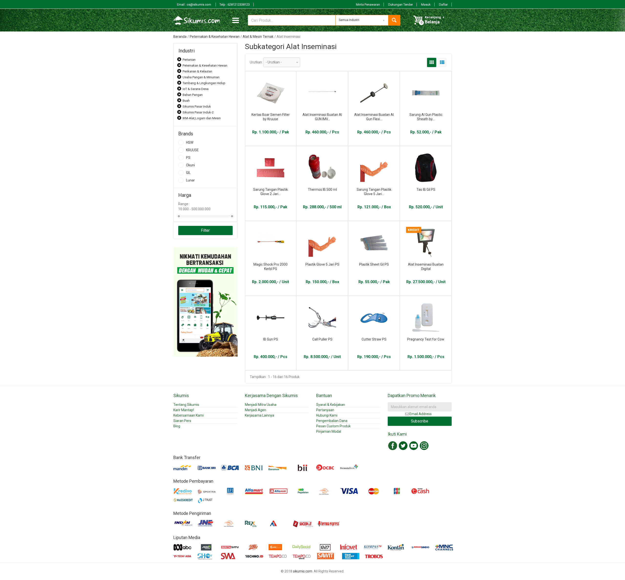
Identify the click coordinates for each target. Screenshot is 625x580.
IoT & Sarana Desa (195, 89)
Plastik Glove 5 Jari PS (322, 264)
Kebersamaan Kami (188, 415)
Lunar (190, 180)
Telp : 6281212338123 (234, 4)
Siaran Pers (182, 421)
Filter (205, 230)
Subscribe (419, 421)
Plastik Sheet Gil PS (374, 264)
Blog (176, 426)
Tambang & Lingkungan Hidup (204, 83)
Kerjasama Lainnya (259, 415)
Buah (186, 100)
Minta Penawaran (368, 4)
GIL (188, 173)
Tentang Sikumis (186, 405)
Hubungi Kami (326, 415)
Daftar (443, 4)
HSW (189, 142)
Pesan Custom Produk (333, 426)
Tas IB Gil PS (426, 189)
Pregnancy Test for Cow (425, 339)
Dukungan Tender (400, 4)
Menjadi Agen (255, 410)
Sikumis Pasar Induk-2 (198, 112)
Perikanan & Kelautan (197, 71)
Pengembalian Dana (331, 421)
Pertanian (189, 59)
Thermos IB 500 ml (322, 189)
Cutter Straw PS (374, 339)
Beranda (180, 37)
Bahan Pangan (193, 95)
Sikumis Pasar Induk (197, 106)
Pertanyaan (325, 410)
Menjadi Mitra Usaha (260, 405)
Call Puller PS (322, 339)
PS (188, 158)
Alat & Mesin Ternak (258, 37)
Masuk (426, 4)
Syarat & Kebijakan (330, 405)
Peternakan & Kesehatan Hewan (215, 37)
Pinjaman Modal (328, 431)
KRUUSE (192, 150)
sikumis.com (302, 571)
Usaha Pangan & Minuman (201, 77)
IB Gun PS (270, 339)
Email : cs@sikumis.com (194, 4)
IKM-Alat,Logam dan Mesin (202, 118)
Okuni (190, 165)
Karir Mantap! (183, 410)
